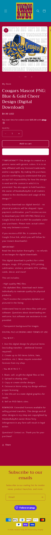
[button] (6, 11)
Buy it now (25, 152)
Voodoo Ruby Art (20, 530)
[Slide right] (32, 77)
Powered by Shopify (35, 530)
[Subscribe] (42, 497)
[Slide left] (19, 77)
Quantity (5, 128)
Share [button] (8, 445)
